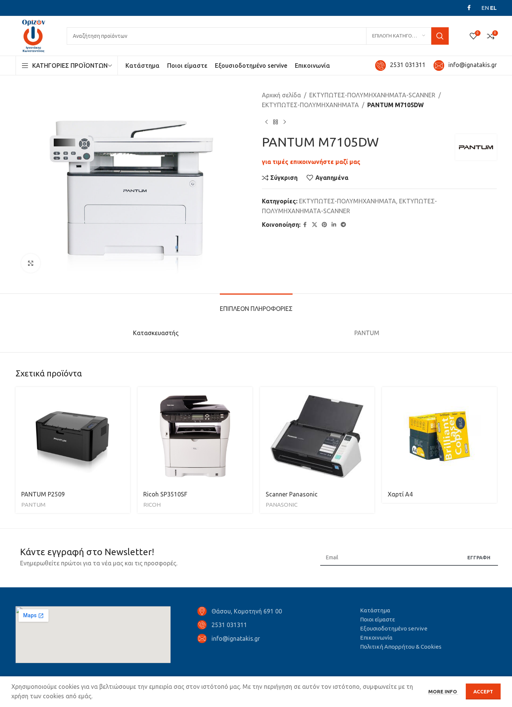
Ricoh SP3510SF (165, 494)
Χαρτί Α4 (400, 494)
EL (493, 8)
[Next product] (284, 121)
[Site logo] (34, 35)
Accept (483, 691)
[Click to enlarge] (30, 263)
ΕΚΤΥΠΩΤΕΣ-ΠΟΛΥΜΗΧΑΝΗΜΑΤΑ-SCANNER (372, 95)
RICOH (152, 504)
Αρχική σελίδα (281, 95)
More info (443, 691)
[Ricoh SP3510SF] (195, 436)
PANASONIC (281, 504)
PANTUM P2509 (43, 494)
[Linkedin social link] (333, 225)
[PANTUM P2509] (73, 436)
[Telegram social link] (343, 225)
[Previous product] (266, 121)
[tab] (256, 305)
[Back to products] (275, 121)
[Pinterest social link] (324, 225)
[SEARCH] (440, 36)
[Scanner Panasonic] (317, 436)
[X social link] (314, 225)
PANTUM (33, 504)
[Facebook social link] (469, 8)
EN (485, 8)
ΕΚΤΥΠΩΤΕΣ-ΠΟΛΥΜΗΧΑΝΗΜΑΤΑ (310, 104)
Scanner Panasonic (292, 494)
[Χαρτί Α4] (439, 436)
